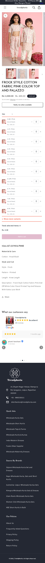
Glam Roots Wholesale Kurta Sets (20, 496)
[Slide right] (42, 74)
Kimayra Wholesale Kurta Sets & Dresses (22, 490)
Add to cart (22, 237)
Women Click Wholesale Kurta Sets (20, 502)
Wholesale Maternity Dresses (18, 451)
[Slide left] (3, 74)
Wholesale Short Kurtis (15, 423)
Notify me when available (23, 105)
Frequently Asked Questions (17, 529)
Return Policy (11, 545)
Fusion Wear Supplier (15, 446)
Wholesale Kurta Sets (15, 418)
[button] (5, 7)
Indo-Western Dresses (15, 440)
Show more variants (12, 219)
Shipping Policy (12, 540)
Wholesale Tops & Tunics (16, 429)
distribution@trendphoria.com (23, 402)
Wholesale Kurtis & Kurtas (16, 435)
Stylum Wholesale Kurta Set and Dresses (19, 469)
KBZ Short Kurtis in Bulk (16, 507)
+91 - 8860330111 (17, 397)
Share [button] (7, 297)
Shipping (12, 99)
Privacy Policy (11, 534)
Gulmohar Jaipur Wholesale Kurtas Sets (22, 485)
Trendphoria (18, 558)
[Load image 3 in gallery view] (34, 74)
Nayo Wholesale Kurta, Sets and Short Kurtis (21, 477)
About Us (10, 523)
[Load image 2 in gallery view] (22, 74)
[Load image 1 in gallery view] (11, 74)
